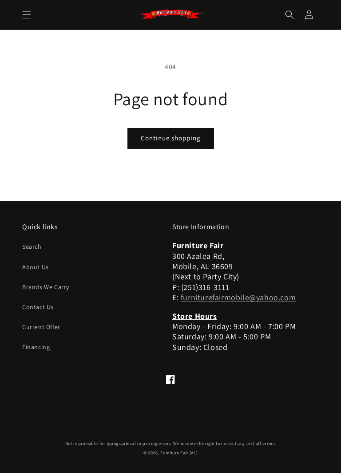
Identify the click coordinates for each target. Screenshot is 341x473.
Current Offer (41, 327)
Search (32, 246)
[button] (26, 14)
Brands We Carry (45, 287)
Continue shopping (171, 138)
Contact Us (38, 307)
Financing (36, 347)
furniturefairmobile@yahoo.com (238, 297)
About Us (35, 267)
